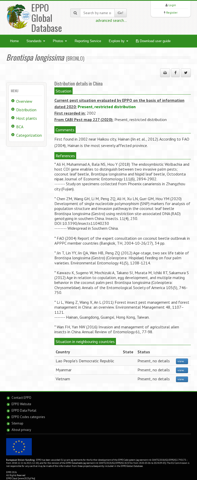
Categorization (29, 135)
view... (182, 361)
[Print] (165, 72)
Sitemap (17, 423)
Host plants (26, 118)
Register (172, 12)
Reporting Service (88, 41)
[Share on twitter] (186, 72)
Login (172, 5)
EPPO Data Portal (24, 410)
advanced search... (111, 20)
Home (14, 41)
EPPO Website (21, 404)
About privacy (21, 430)
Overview (24, 101)
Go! (120, 12)
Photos (58, 41)
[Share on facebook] (175, 72)
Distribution (26, 109)
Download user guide (155, 41)
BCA (19, 126)
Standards (34, 41)
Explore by (117, 41)
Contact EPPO (21, 397)
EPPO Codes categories (28, 417)
